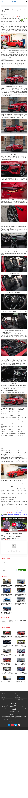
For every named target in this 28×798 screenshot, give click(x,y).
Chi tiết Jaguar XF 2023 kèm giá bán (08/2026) (21, 595)
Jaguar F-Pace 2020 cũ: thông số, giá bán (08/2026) (7, 613)
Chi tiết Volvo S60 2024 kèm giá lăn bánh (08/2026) (6, 664)
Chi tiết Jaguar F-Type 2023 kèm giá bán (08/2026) (6, 604)
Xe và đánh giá (4, 697)
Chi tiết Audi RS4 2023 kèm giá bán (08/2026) (6, 637)
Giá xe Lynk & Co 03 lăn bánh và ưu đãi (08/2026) (21, 637)
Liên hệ (16, 695)
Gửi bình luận (21, 570)
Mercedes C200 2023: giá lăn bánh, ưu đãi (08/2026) (21, 655)
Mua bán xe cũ (18, 697)
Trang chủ (4, 5)
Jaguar (8, 5)
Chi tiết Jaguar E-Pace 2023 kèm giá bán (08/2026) (20, 586)
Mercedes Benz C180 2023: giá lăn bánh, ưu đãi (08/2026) (7, 673)
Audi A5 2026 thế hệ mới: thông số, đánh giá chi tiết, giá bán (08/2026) (21, 682)
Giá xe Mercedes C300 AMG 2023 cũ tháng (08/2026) (21, 664)
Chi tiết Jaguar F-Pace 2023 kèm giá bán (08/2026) (6, 586)
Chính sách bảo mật (19, 699)
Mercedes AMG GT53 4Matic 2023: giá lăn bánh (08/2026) (21, 673)
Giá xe (2, 695)
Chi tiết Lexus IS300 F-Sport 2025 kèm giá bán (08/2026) (20, 646)
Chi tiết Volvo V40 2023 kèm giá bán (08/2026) (6, 682)
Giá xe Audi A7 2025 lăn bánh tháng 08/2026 (7, 646)
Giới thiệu (17, 693)
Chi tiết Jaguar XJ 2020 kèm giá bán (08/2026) (20, 604)
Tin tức (2, 699)
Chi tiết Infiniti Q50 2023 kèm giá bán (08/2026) (7, 655)
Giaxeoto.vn (16, 714)
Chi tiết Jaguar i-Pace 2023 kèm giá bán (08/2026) (6, 595)
